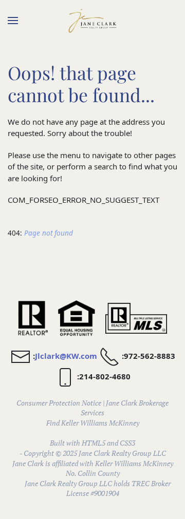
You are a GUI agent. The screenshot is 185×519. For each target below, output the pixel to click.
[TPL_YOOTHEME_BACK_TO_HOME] (92, 20)
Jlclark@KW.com (66, 356)
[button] (13, 20)
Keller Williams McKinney (100, 423)
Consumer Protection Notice (58, 403)
